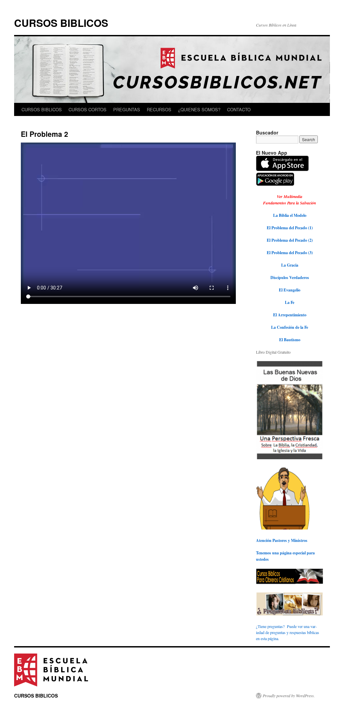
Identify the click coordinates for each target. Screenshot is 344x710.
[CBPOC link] (283, 528)
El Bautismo (289, 340)
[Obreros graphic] (289, 583)
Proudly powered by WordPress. (289, 695)
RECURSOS (159, 109)
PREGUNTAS (126, 109)
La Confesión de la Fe (289, 327)
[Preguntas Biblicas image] (289, 614)
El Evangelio (289, 290)
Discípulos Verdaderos (289, 277)
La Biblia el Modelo (289, 215)
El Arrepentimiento (289, 315)
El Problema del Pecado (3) (290, 252)
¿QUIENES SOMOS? (199, 109)
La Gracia (289, 265)
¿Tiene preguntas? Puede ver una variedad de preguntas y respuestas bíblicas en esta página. (287, 632)
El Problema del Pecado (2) (290, 240)
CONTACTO (239, 109)
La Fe (289, 302)
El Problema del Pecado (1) (290, 228)
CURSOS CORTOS (87, 109)
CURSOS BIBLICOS (61, 22)
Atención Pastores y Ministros (281, 540)
